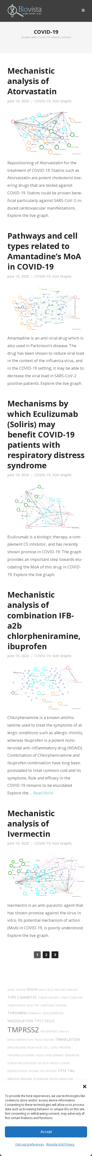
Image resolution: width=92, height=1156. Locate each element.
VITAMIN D (34, 1013)
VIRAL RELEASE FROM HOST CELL (28, 1047)
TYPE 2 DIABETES (22, 997)
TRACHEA (26, 1079)
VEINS (10, 989)
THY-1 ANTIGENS (44, 1005)
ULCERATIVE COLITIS (45, 1079)
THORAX (33, 1071)
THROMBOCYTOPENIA (21, 1055)
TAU (71, 1070)
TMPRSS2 (23, 1030)
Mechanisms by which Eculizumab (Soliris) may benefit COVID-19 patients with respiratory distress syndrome (46, 434)
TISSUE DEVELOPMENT (50, 1055)
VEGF (30, 1005)
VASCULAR (66, 1079)
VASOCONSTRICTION (20, 1039)
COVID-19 (42, 101)
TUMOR (20, 989)
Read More (43, 793)
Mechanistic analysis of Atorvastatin (32, 80)
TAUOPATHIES (48, 1031)
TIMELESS (13, 1079)
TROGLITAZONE (44, 1039)
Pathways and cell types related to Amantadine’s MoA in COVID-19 (44, 251)
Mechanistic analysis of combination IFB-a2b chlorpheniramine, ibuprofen (43, 620)
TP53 (62, 1070)
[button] (84, 1086)
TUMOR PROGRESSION (21, 1063)
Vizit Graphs (62, 101)
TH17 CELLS (44, 1020)
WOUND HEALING (66, 989)
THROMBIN (17, 1013)
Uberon (64, 1031)
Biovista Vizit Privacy (60, 1144)
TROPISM (61, 1005)
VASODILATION (20, 1020)
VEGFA (31, 989)
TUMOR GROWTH (49, 997)
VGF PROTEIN (48, 1071)
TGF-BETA (43, 1063)
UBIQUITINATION (52, 1013)
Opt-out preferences (29, 1144)
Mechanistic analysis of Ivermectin (31, 823)
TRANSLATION (67, 1039)
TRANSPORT (72, 1055)
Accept (46, 1132)
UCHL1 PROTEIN (60, 1047)
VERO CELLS (46, 989)
